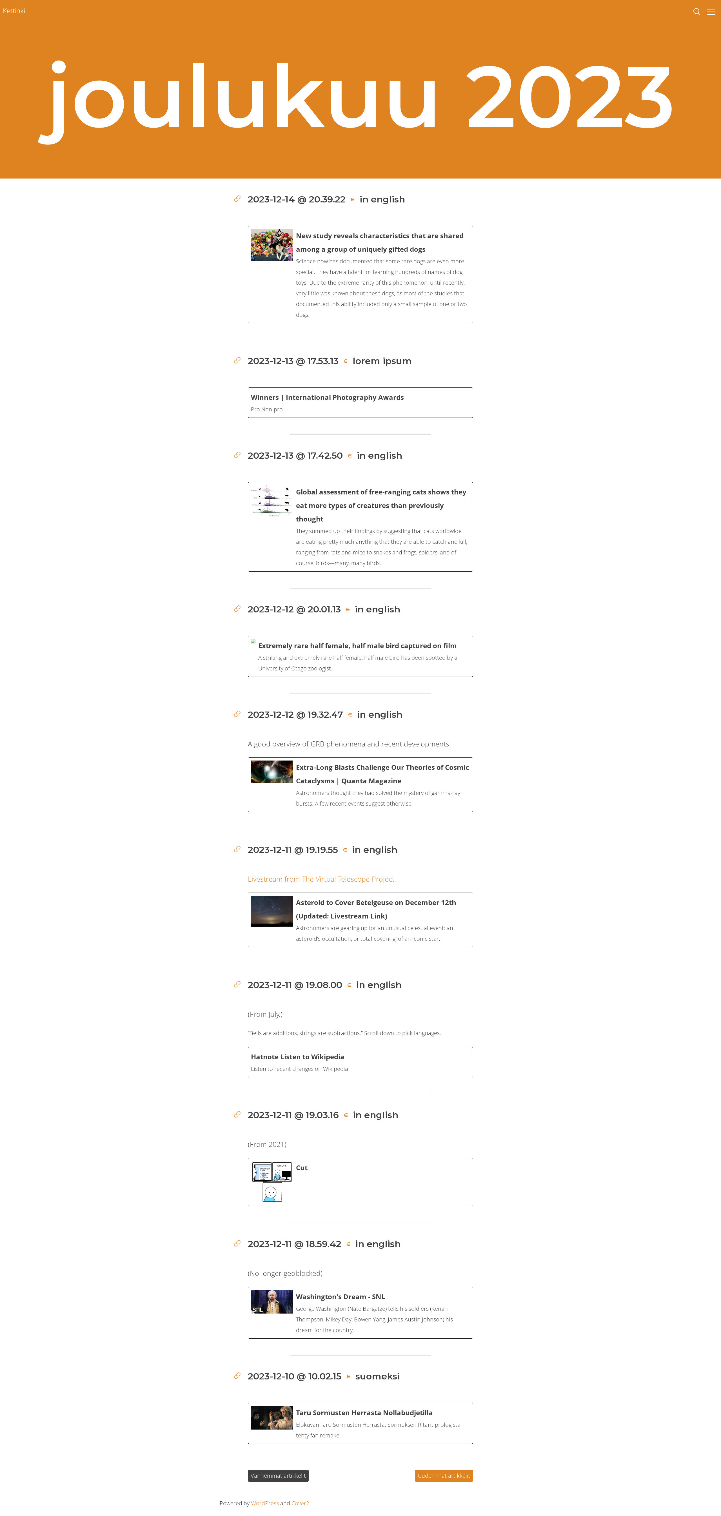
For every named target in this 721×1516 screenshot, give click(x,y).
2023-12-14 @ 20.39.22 (297, 199)
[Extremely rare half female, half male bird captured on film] (360, 656)
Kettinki (14, 10)
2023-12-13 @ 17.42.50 (295, 455)
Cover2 (300, 1503)
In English (382, 199)
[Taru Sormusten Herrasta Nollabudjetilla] (360, 1423)
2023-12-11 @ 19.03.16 (293, 1114)
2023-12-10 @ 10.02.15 (294, 1376)
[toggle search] (697, 12)
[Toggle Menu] (711, 12)
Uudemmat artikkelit (444, 1475)
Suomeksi (377, 1376)
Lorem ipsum (382, 360)
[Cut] (360, 1182)
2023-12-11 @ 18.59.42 (294, 1243)
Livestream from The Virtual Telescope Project (321, 879)
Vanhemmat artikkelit (278, 1475)
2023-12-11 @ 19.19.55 (293, 849)
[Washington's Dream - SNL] (360, 1312)
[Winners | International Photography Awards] (360, 403)
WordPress (265, 1503)
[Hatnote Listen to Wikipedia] (360, 1062)
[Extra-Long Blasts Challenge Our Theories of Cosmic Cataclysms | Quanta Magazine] (360, 785)
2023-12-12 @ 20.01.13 (294, 609)
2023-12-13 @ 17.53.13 (293, 360)
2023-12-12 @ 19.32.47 (295, 714)
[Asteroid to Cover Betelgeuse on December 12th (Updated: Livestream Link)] (360, 920)
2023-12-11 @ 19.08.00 (295, 984)
